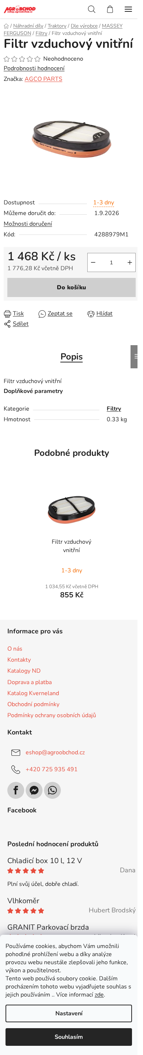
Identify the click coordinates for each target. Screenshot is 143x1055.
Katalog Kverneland (33, 693)
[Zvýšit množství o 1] (129, 262)
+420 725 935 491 (52, 769)
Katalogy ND (24, 671)
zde (99, 995)
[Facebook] (15, 790)
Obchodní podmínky (33, 704)
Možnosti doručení (28, 224)
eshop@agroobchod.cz (55, 752)
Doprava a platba (29, 682)
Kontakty (19, 660)
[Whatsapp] (52, 790)
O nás (14, 649)
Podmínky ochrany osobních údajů (51, 715)
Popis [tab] (71, 356)
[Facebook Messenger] (34, 790)
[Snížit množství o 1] (93, 262)
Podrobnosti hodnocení (34, 68)
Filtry (114, 409)
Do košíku (71, 287)
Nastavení (68, 1013)
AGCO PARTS (43, 79)
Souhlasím (69, 1037)
